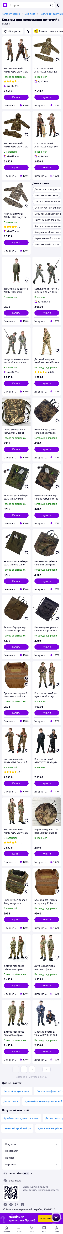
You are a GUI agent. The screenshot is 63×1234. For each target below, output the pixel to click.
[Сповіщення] (58, 5)
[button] (16, 97)
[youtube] (5, 1204)
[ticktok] (23, 1204)
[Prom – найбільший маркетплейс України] (5, 5)
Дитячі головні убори (50, 1128)
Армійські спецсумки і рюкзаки (21, 1118)
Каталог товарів (11, 13)
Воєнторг (30, 13)
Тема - (15, 1173)
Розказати (46, 1218)
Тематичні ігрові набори (17, 1128)
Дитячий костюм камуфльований (43, 1101)
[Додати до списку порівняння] (26, 414)
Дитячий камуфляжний (17, 1091)
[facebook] (11, 1204)
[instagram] (17, 1204)
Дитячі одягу (11, 1101)
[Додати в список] (26, 59)
